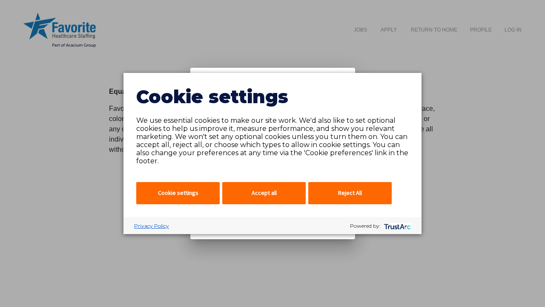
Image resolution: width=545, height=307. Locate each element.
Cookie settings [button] (178, 193)
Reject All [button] (350, 193)
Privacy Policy (151, 226)
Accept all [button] (264, 193)
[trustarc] (397, 226)
